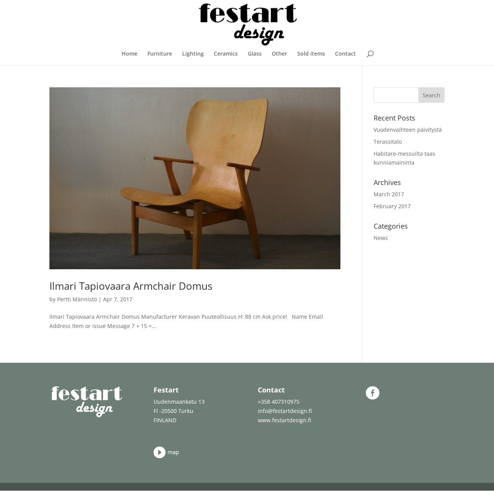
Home (129, 54)
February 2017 (392, 206)
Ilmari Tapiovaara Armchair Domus (130, 286)
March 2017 (389, 194)
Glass (255, 54)
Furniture (159, 54)
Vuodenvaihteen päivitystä (408, 129)
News (381, 237)
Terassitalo (388, 141)
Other (279, 54)
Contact (345, 54)
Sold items (311, 54)
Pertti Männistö (77, 299)
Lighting (193, 54)
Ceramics (226, 54)
